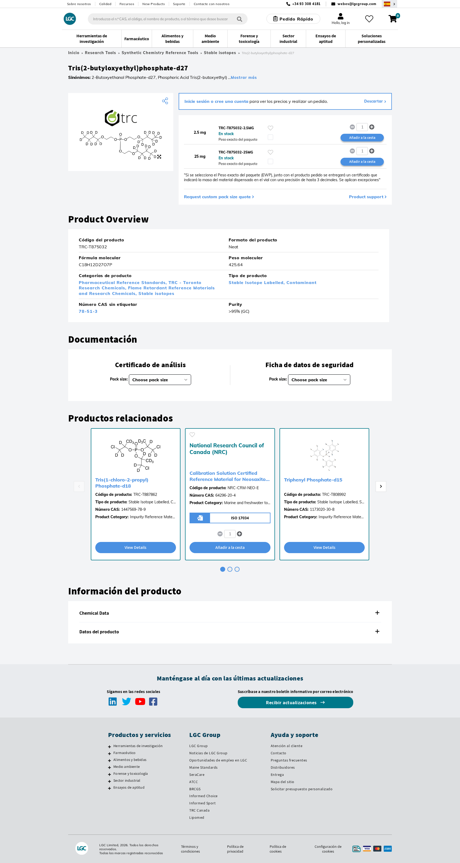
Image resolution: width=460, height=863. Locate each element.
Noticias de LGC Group (208, 753)
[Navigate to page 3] (237, 569)
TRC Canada (199, 810)
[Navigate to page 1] (222, 569)
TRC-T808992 (334, 494)
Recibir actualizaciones (292, 702)
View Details (135, 547)
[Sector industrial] (109, 781)
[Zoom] (159, 156)
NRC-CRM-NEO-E (243, 487)
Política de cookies (278, 849)
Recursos (127, 4)
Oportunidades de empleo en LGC (218, 760)
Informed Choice (203, 795)
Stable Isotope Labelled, (257, 282)
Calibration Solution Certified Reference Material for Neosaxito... (230, 476)
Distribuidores (283, 767)
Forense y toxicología (130, 773)
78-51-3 (88, 311)
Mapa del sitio (282, 781)
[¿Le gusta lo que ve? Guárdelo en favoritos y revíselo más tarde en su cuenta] (369, 19)
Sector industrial (126, 780)
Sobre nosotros (79, 4)
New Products (153, 4)
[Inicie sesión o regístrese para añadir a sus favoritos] (270, 128)
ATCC (193, 781)
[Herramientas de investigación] (109, 746)
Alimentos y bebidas (129, 759)
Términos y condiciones (190, 849)
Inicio (73, 52)
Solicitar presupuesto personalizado (302, 789)
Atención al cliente (287, 745)
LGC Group (198, 745)
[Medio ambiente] (109, 767)
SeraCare (196, 774)
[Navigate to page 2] (229, 569)
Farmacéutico (124, 752)
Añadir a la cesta (362, 137)
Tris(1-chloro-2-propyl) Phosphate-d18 (122, 483)
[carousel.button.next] (381, 486)
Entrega (277, 774)
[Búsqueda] (239, 18)
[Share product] (165, 101)
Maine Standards (203, 767)
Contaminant (301, 282)
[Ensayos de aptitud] (109, 788)
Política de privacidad (235, 849)
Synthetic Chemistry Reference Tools (160, 52)
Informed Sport (202, 803)
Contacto (278, 753)
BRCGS (195, 789)
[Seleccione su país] (389, 4)
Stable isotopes (220, 52)
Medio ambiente (126, 766)
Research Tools (100, 52)
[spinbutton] (362, 127)
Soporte (179, 4)
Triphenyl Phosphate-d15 (313, 480)
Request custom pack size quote (217, 196)
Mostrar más (244, 77)
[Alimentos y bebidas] (109, 760)
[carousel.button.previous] (79, 486)
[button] (372, 127)
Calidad (105, 4)
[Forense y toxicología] (109, 774)
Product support (366, 196)
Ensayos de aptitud (129, 787)
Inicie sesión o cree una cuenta (216, 101)
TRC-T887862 (145, 494)
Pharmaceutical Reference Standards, (124, 282)
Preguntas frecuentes (289, 760)
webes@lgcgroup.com (357, 4)
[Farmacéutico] (109, 753)
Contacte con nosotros (212, 4)
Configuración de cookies (328, 849)
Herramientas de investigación (138, 745)
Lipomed (196, 817)
